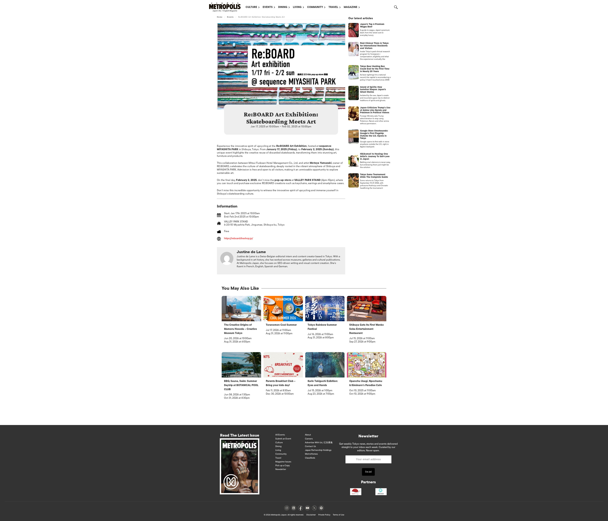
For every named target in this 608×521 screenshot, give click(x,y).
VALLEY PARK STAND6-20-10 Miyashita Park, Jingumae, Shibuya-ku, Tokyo (254, 223)
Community (315, 7)
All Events (280, 435)
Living (297, 7)
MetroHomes (311, 454)
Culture (251, 7)
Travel (333, 7)
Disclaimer (311, 514)
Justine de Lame (251, 252)
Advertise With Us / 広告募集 (319, 442)
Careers (309, 439)
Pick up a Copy (282, 465)
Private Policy (324, 514)
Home (219, 17)
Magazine (350, 7)
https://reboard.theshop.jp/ (238, 238)
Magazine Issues (283, 461)
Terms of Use (338, 514)
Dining (282, 7)
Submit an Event (283, 439)
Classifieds (310, 458)
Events (268, 7)
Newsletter (280, 469)
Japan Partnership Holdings (318, 450)
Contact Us (310, 446)
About (308, 435)
